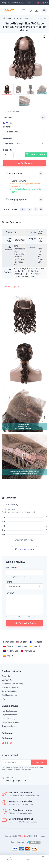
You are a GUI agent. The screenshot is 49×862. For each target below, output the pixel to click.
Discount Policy (8, 719)
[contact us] (30, 10)
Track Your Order (9, 726)
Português (29, 651)
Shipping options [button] (18, 199)
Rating (9, 582)
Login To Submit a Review (24, 623)
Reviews (20, 842)
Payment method (9, 715)
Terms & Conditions (10, 691)
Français (37, 642)
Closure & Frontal (21, 18)
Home (8, 18)
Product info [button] (15, 173)
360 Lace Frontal (39, 18)
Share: (6, 209)
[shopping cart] (44, 10)
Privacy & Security (10, 687)
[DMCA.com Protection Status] (33, 842)
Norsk (24, 646)
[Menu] (23, 10)
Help (12, 842)
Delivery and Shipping (11, 722)
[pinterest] (11, 743)
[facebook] (6, 743)
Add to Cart (26, 163)
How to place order (10, 711)
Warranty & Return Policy (12, 684)
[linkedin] (8, 743)
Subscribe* (39, 762)
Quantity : (8, 150)
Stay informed (10, 755)
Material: (7, 138)
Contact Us (7, 680)
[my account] (36, 10)
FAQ (3, 699)
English (23, 642)
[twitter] (3, 743)
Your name (11, 567)
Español (11, 655)
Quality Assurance (9, 695)
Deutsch (11, 646)
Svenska (37, 646)
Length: (7, 127)
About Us (6, 676)
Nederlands (12, 651)
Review (10, 593)
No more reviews (26, 549)
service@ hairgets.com (16, 781)
